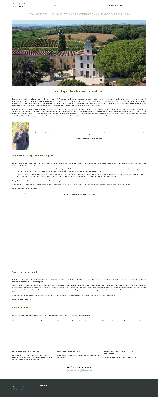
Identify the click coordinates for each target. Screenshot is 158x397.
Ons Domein (57, 5)
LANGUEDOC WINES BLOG (114, 5)
